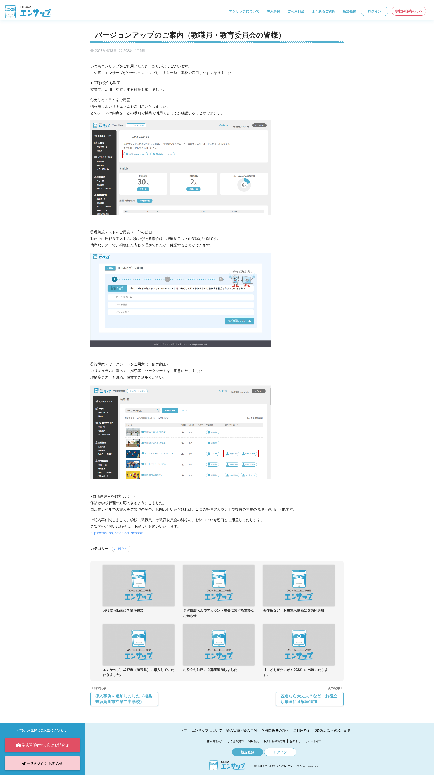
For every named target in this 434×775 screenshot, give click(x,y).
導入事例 (273, 11)
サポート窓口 (313, 741)
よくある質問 (235, 741)
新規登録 (349, 11)
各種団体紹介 (215, 741)
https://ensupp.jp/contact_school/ (116, 533)
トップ (182, 730)
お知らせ (121, 549)
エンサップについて (244, 11)
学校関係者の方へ (408, 11)
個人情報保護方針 (274, 741)
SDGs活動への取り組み (333, 730)
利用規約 (253, 741)
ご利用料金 (296, 11)
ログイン (374, 11)
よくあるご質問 (323, 11)
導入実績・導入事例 (241, 730)
